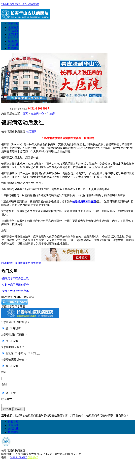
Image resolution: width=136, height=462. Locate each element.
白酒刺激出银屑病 (12, 263)
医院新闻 (13, 30)
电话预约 (31, 131)
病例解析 (13, 41)
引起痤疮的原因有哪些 (15, 284)
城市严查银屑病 (32, 263)
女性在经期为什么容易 (15, 290)
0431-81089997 (38, 108)
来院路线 (13, 44)
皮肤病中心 (37, 113)
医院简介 (13, 27)
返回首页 (13, 421)
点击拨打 (32, 457)
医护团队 (13, 34)
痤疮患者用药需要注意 (15, 278)
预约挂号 (13, 48)
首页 (25, 113)
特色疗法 (13, 37)
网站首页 (13, 23)
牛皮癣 (51, 113)
